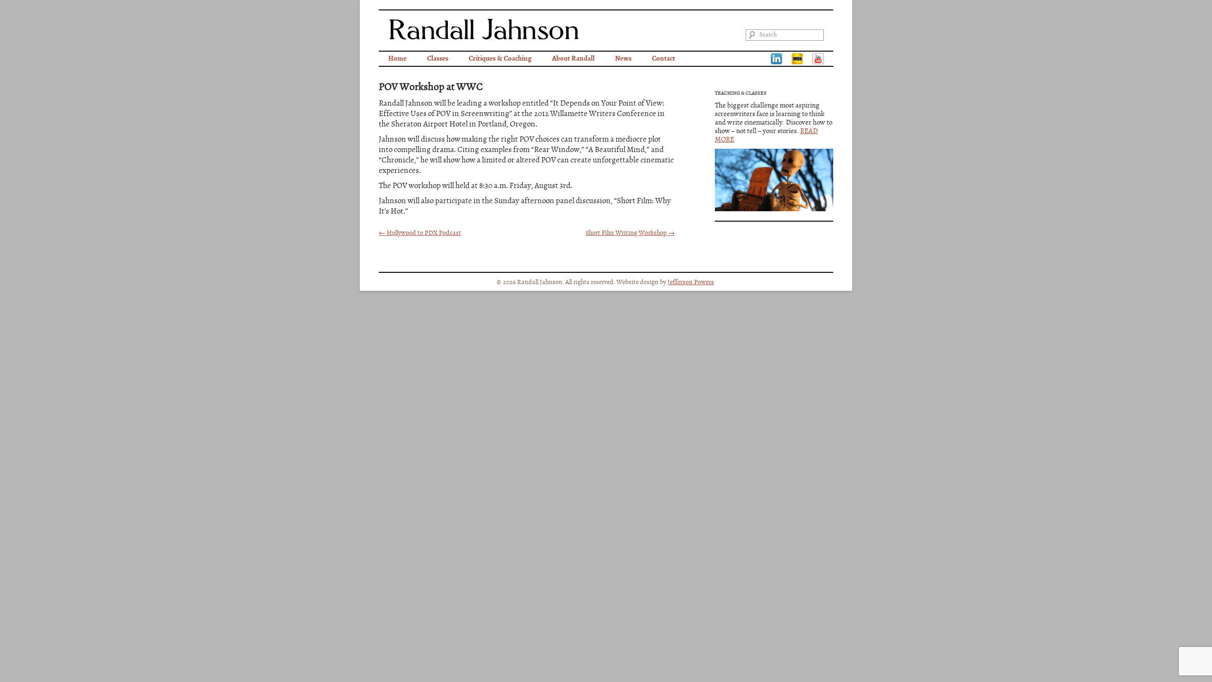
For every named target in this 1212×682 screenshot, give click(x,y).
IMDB (797, 58)
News (623, 58)
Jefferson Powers (691, 282)
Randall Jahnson (484, 29)
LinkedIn (776, 58)
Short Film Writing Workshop (630, 233)
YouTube (818, 58)
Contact (663, 58)
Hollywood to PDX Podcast (420, 233)
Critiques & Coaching (500, 58)
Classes (437, 58)
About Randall (573, 58)
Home (397, 58)
